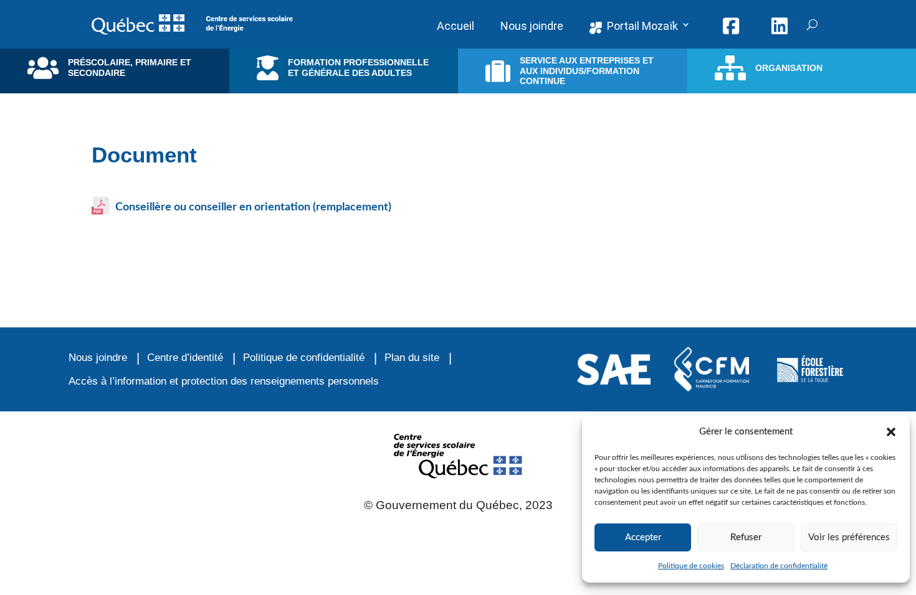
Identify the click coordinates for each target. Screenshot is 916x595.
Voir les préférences (849, 537)
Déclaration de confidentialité (779, 565)
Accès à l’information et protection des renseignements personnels (224, 381)
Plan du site (411, 357)
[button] (891, 432)
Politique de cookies (691, 565)
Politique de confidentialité (304, 357)
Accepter (643, 537)
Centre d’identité (185, 357)
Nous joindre (98, 357)
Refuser (745, 537)
